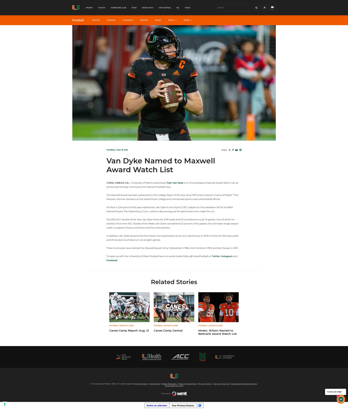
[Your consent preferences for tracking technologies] (4, 404)
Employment (141, 384)
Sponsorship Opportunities (244, 384)
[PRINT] (240, 150)
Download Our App (174, 386)
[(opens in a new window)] (123, 357)
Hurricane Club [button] (118, 8)
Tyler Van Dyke (175, 183)
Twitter (216, 256)
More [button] (187, 20)
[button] (264, 7)
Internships (154, 384)
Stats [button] (171, 20)
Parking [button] (111, 20)
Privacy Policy (205, 384)
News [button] (158, 20)
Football (78, 20)
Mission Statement (187, 384)
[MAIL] (236, 150)
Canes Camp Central (168, 330)
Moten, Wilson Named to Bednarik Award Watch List (217, 332)
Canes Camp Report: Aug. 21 (129, 330)
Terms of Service (221, 384)
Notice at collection (157, 405)
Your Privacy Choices (183, 405)
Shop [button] (134, 8)
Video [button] (187, 8)
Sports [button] (89, 8)
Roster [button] (144, 20)
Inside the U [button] (147, 8)
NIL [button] (177, 8)
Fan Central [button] (165, 8)
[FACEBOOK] (232, 150)
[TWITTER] (229, 150)
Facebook (111, 260)
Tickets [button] (101, 8)
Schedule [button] (128, 20)
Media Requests (169, 384)
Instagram (227, 256)
